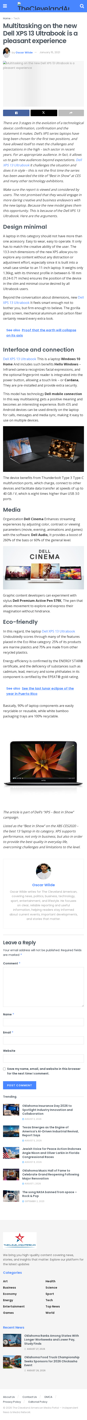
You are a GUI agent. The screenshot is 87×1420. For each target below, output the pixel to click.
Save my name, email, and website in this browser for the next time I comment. (44, 1071)
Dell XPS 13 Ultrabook (19, 359)
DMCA (48, 1397)
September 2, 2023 (34, 1201)
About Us (9, 1397)
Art (5, 1281)
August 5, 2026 (33, 1140)
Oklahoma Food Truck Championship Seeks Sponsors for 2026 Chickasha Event (52, 1361)
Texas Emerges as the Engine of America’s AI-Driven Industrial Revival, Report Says (50, 1131)
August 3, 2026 (32, 1119)
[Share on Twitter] (44, 113)
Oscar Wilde (24, 52)
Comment (12, 963)
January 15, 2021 (49, 52)
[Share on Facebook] (16, 113)
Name (8, 1014)
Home (6, 18)
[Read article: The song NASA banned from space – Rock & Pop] (11, 1196)
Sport (50, 1294)
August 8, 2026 (33, 1162)
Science (51, 1288)
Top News (53, 1306)
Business (9, 1288)
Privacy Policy (12, 1402)
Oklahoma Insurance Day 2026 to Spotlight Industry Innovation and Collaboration (47, 1110)
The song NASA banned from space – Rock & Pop (49, 1194)
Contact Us (29, 1397)
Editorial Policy (38, 1402)
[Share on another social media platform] (71, 113)
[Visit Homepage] (43, 6)
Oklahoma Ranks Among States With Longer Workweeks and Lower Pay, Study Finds (51, 1340)
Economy (10, 1294)
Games (8, 1313)
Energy (8, 1300)
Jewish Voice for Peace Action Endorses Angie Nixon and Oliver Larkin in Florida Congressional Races (51, 1153)
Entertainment (14, 1306)
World (50, 1313)
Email (8, 1032)
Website (9, 1051)
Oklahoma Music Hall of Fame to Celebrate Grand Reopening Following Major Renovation (50, 1175)
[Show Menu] (5, 6)
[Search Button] (82, 6)
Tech (17, 18)
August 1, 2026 (32, 1183)
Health (50, 1281)
